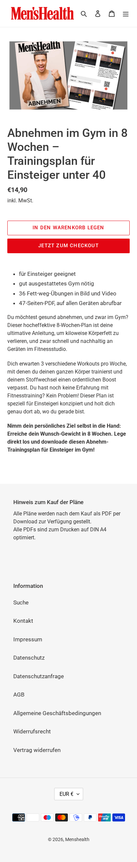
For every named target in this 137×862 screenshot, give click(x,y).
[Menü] (126, 13)
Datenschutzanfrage (38, 676)
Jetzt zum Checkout (68, 246)
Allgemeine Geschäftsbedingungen (57, 713)
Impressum (27, 639)
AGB (19, 694)
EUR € (66, 794)
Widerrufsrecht (32, 731)
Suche (21, 602)
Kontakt (23, 620)
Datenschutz (29, 657)
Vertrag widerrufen (37, 750)
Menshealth (77, 839)
